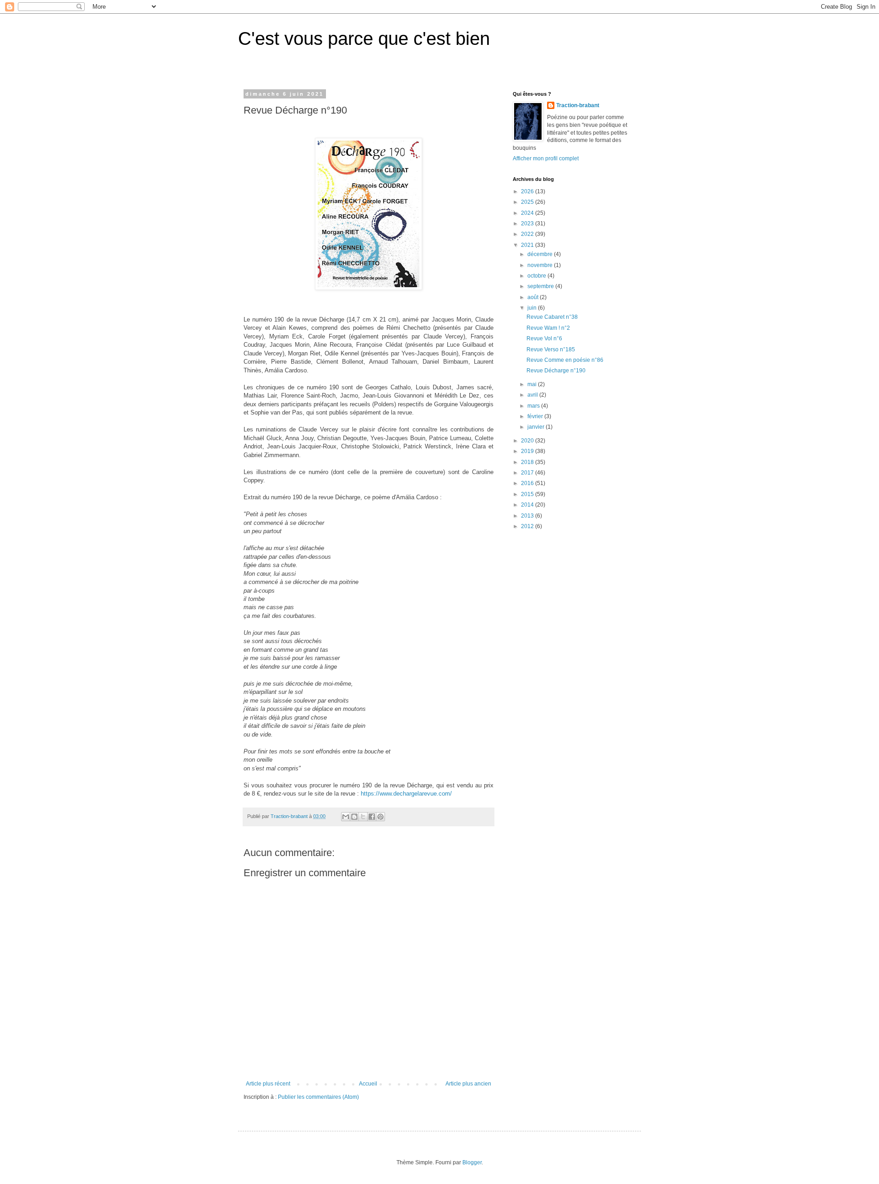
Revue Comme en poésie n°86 (564, 360)
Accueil (368, 1083)
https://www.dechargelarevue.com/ (406, 793)
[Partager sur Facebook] (371, 816)
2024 (528, 213)
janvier (536, 427)
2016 (528, 483)
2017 (528, 472)
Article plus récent (268, 1083)
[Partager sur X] (363, 816)
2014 (528, 505)
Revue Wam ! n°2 (548, 328)
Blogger (472, 1162)
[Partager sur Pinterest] (380, 816)
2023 (528, 223)
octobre (537, 276)
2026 (528, 191)
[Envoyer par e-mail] (345, 816)
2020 (528, 440)
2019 (528, 451)
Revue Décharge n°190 (556, 370)
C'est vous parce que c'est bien (364, 38)
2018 (528, 462)
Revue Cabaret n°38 (552, 317)
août (533, 297)
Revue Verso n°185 (550, 349)
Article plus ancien (468, 1083)
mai (532, 384)
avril (533, 395)
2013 (528, 516)
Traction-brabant (577, 105)
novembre (540, 265)
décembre (540, 254)
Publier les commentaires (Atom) (318, 1097)
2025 (528, 202)
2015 (528, 494)
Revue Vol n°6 (544, 338)
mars (534, 406)
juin (532, 308)
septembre (541, 286)
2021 (528, 245)
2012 (528, 526)
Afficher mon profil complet (546, 158)
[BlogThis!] (354, 816)
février (535, 416)
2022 (528, 234)
